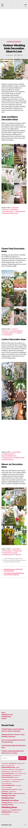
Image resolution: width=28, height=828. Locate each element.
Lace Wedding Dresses (6, 779)
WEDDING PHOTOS (16, 810)
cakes (17, 767)
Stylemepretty (7, 334)
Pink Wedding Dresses (15, 781)
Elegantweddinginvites (10, 213)
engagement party (22, 773)
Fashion (3, 718)
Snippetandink (20, 211)
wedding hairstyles (7, 804)
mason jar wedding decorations (12, 562)
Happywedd (18, 551)
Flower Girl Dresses (7, 777)
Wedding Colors (7, 798)
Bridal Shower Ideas (10, 765)
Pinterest (6, 209)
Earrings (16, 773)
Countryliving (16, 549)
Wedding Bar (4, 791)
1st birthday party (4, 763)
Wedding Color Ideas (8, 795)
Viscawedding (16, 452)
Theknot (19, 333)
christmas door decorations (16, 771)
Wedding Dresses (7, 714)
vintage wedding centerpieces (9, 789)
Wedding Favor (16, 802)
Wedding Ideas (6, 716)
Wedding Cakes (6, 793)
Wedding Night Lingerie (5, 810)
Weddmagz (14, 209)
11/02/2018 (19, 55)
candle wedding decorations (11, 558)
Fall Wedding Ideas (6, 775)
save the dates (18, 785)
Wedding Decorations (14, 41)
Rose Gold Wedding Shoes (6, 783)
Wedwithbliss (7, 551)
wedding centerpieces (19, 793)
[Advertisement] (14, 23)
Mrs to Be (9, 825)
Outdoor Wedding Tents (6, 781)
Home (3, 712)
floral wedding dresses (16, 775)
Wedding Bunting (12, 791)
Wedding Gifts (22, 802)
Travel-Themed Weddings (6, 787)
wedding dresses (6, 802)
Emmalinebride (8, 211)
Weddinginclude (8, 454)
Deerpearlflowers (8, 333)
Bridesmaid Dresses (8, 767)
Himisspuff (15, 207)
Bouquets (3, 765)
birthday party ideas (21, 763)
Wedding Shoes (6, 812)
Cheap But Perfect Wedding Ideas (7, 769)
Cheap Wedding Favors (19, 769)
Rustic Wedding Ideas (8, 785)
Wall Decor (20, 789)
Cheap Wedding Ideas (5, 771)
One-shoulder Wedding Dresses (17, 779)
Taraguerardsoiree (17, 331)
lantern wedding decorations (18, 560)
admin (11, 55)
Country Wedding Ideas (7, 773)
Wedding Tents (16, 812)
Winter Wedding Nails (5, 814)
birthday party (13, 763)
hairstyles (16, 777)
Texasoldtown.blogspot (10, 553)
